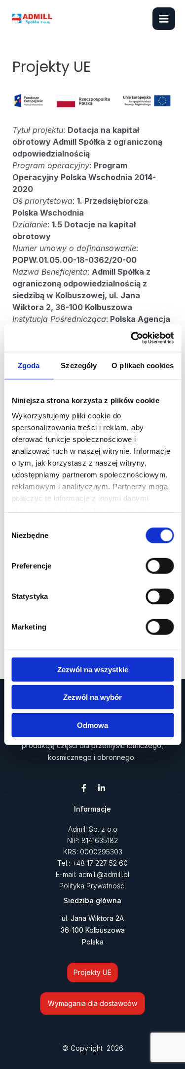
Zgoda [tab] (29, 365)
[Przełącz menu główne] (163, 18)
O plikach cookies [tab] (142, 365)
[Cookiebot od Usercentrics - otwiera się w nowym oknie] (132, 338)
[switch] (160, 565)
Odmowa (92, 725)
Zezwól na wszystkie (92, 669)
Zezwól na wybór (92, 697)
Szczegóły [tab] (79, 365)
